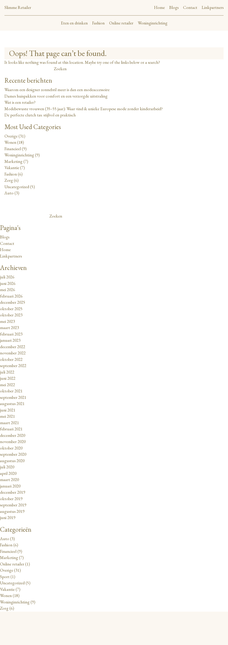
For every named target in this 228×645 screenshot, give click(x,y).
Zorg (8, 180)
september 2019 (13, 505)
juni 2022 (7, 378)
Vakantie (11, 167)
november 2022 (13, 353)
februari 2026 (11, 296)
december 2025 (12, 302)
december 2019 (12, 492)
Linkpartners (213, 7)
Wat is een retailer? (20, 102)
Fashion (98, 23)
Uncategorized (16, 187)
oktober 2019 (11, 498)
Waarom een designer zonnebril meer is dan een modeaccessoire (57, 89)
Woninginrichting (152, 23)
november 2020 (13, 441)
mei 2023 (7, 321)
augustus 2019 (12, 511)
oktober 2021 (11, 391)
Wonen (10, 142)
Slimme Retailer (17, 7)
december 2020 (12, 435)
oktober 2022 (11, 359)
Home (159, 7)
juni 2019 (7, 517)
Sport (5, 576)
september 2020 (13, 454)
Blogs (174, 7)
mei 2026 (7, 289)
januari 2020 (10, 486)
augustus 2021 (12, 403)
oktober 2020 (11, 448)
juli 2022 (7, 372)
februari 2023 (11, 334)
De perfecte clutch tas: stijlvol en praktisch (40, 115)
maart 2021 (9, 422)
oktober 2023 (11, 315)
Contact (190, 7)
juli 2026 (7, 277)
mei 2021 (7, 416)
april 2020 (8, 473)
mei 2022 (7, 384)
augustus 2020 (12, 460)
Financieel (12, 149)
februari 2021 (11, 429)
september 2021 (13, 397)
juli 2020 (7, 467)
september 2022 (13, 365)
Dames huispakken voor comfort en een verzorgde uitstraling (56, 96)
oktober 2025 (11, 309)
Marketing (13, 161)
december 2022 (12, 346)
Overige (11, 136)
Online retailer (121, 23)
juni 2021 (7, 410)
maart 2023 (9, 327)
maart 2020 (9, 479)
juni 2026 (7, 283)
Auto (9, 193)
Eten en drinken (74, 23)
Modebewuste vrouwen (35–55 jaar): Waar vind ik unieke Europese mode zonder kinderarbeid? (83, 109)
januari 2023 (10, 340)
